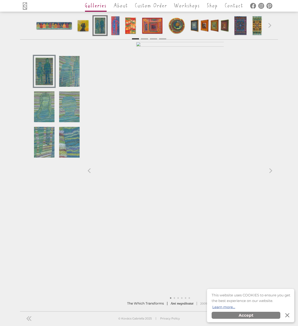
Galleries (96, 6)
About (121, 6)
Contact (234, 6)
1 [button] (135, 39)
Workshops (187, 6)
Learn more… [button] (223, 307)
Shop (212, 6)
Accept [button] (246, 315)
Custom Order (151, 6)
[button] (270, 25)
